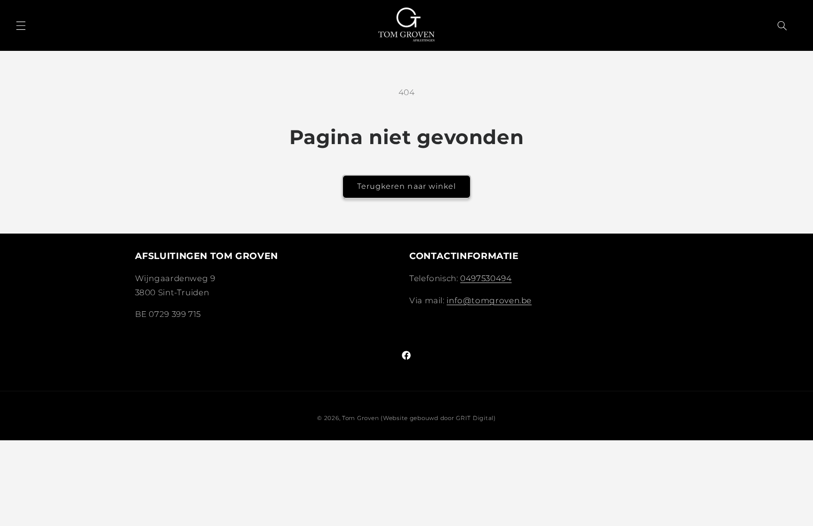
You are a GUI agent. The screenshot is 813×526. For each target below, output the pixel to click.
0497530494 (485, 278)
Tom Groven (360, 418)
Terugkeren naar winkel (406, 186)
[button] (21, 25)
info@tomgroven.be (489, 300)
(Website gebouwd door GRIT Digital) (438, 418)
